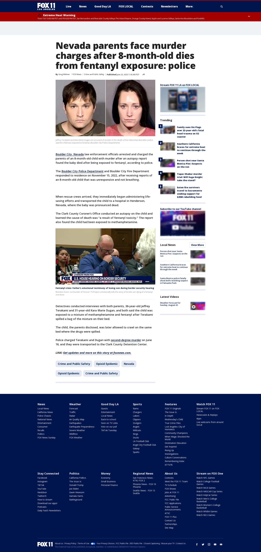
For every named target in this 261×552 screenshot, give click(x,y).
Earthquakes (75, 423)
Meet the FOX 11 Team (176, 481)
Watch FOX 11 (206, 404)
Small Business (108, 481)
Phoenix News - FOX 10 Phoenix (144, 485)
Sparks (136, 452)
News (41, 404)
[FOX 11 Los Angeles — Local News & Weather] (47, 6)
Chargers (137, 412)
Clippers (137, 419)
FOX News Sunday (46, 437)
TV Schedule (171, 485)
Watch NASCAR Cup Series (209, 491)
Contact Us (170, 520)
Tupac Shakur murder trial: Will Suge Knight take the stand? (190, 177)
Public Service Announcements (173, 508)
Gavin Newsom (76, 492)
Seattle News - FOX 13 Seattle (144, 492)
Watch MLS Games (206, 515)
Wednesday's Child (174, 419)
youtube (215, 544)
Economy (105, 477)
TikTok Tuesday (109, 430)
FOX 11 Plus (171, 516)
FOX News (77, 74)
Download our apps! (47, 503)
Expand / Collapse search (222, 6)
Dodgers (137, 423)
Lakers (136, 415)
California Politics (77, 477)
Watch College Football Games (208, 483)
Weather (75, 404)
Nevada (129, 364)
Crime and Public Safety (94, 74)
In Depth (169, 415)
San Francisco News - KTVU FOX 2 (143, 479)
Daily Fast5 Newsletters (49, 510)
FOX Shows (170, 488)
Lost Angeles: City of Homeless (175, 428)
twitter (203, 544)
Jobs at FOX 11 (172, 492)
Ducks (136, 437)
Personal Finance (109, 485)
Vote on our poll (109, 426)
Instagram (42, 481)
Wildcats (137, 430)
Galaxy (136, 448)
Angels (136, 426)
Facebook (42, 477)
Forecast (73, 408)
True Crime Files (173, 423)
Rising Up (169, 450)
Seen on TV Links (109, 423)
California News (45, 412)
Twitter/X (41, 495)
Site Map (169, 527)
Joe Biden (74, 488)
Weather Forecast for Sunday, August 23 (170, 304)
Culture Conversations (175, 457)
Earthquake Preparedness (81, 426)
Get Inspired (171, 446)
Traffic (72, 412)
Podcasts (42, 506)
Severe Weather (77, 430)
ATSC (167, 513)
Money (105, 473)
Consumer (42, 426)
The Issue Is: (171, 412)
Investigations (171, 453)
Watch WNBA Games (207, 511)
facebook (197, 544)
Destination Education (175, 443)
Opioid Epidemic (107, 364)
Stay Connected (48, 473)
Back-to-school (108, 419)
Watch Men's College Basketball (207, 500)
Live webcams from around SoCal (210, 423)
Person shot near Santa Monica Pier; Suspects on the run (190, 163)
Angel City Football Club (144, 444)
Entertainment (44, 423)
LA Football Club (141, 441)
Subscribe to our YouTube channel (180, 209)
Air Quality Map (76, 419)
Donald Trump (76, 485)
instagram (209, 544)
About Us (171, 473)
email (221, 544)
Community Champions (176, 433)
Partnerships (171, 524)
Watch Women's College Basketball (208, 506)
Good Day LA (110, 404)
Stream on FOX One (210, 473)
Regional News (143, 473)
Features (171, 404)
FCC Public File (172, 499)
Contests (169, 477)
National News (44, 419)
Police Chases (44, 415)
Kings (135, 433)
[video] (197, 306)
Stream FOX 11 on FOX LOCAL (208, 410)
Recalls (40, 430)
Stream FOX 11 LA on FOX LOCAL (179, 85)
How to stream (44, 499)
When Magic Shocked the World (177, 438)
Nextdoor (42, 492)
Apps (199, 418)
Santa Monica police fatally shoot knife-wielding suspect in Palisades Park (174, 280)
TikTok (40, 485)
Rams (136, 408)
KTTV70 (168, 464)
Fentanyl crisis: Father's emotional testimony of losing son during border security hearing (105, 288)
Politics (40, 433)
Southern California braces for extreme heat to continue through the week (174, 267)
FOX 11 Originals (173, 408)
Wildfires (73, 433)
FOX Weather (75, 437)
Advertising (170, 495)
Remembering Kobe (174, 461)
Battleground (75, 499)
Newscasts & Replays (207, 414)
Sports (137, 404)
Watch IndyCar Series (207, 495)
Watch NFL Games (206, 477)
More (189, 6)
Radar (72, 415)
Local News (168, 245)
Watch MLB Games (206, 487)
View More (197, 245)
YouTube (41, 488)
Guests (104, 408)
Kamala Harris (76, 495)
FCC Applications (173, 503)
